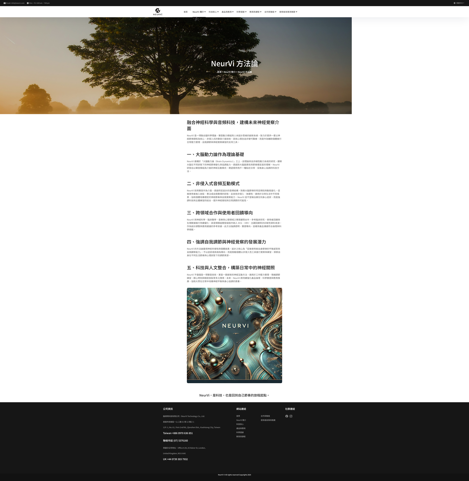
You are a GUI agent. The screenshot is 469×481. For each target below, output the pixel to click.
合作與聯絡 (269, 11)
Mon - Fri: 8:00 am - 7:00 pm (39, 3)
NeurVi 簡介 (241, 420)
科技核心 (240, 424)
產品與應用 (240, 428)
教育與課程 (255, 11)
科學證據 (241, 11)
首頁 (186, 11)
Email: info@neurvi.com (15, 3)
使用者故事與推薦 (287, 11)
